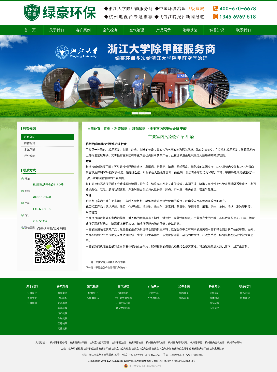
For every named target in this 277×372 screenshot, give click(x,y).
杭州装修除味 (234, 342)
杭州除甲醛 (196, 342)
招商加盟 (245, 298)
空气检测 (110, 30)
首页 (108, 128)
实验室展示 (93, 298)
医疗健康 (62, 323)
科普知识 (216, 30)
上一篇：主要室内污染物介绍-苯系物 (106, 262)
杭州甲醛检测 (94, 144)
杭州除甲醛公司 (58, 342)
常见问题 (214, 303)
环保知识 (138, 128)
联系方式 (245, 293)
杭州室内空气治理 (99, 342)
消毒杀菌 (190, 30)
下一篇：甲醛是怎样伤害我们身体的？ (106, 267)
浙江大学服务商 (123, 298)
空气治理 (136, 30)
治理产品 (154, 293)
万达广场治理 (123, 303)
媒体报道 (214, 298)
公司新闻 (32, 303)
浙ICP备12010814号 (184, 360)
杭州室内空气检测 (214, 342)
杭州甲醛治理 (119, 342)
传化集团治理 (123, 308)
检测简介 (93, 293)
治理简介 (123, 293)
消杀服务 (184, 293)
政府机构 (62, 298)
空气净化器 (154, 298)
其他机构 (62, 328)
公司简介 (32, 293)
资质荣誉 (32, 298)
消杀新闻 (184, 298)
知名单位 (62, 303)
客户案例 (83, 30)
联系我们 (243, 30)
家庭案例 (62, 293)
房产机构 (62, 313)
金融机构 (62, 318)
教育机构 (62, 308)
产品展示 (163, 30)
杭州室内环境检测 (155, 342)
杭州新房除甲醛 (78, 342)
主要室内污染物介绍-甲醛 (168, 128)
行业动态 (214, 308)
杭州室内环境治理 (178, 342)
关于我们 (56, 30)
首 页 (30, 30)
